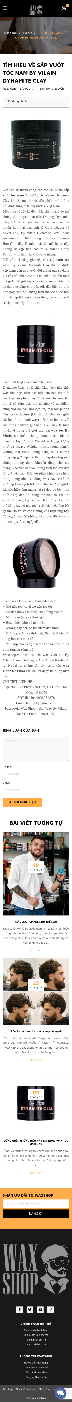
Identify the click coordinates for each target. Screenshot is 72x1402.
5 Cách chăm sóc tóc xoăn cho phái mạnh (36, 1031)
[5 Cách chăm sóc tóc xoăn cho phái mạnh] (36, 991)
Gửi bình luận (24, 802)
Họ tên (7, 766)
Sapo (43, 1397)
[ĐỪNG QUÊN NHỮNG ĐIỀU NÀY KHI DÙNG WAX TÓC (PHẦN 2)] (36, 1100)
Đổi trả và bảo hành (36, 1372)
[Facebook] (19, 1309)
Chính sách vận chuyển (36, 1334)
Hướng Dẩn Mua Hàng (36, 1362)
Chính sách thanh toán (36, 1330)
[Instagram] (50, 1309)
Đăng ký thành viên (36, 1377)
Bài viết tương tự (36, 822)
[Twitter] (30, 1309)
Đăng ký (36, 1213)
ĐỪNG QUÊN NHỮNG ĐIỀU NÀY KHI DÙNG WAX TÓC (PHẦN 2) (36, 1142)
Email (7, 782)
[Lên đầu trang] (60, 1382)
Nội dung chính (17, 101)
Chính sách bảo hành (36, 1344)
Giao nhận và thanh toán (36, 1367)
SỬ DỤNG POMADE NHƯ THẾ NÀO (36, 921)
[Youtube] (40, 1309)
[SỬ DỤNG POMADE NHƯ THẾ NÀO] (36, 873)
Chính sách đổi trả (36, 1339)
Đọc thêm (36, 950)
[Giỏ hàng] (65, 7)
